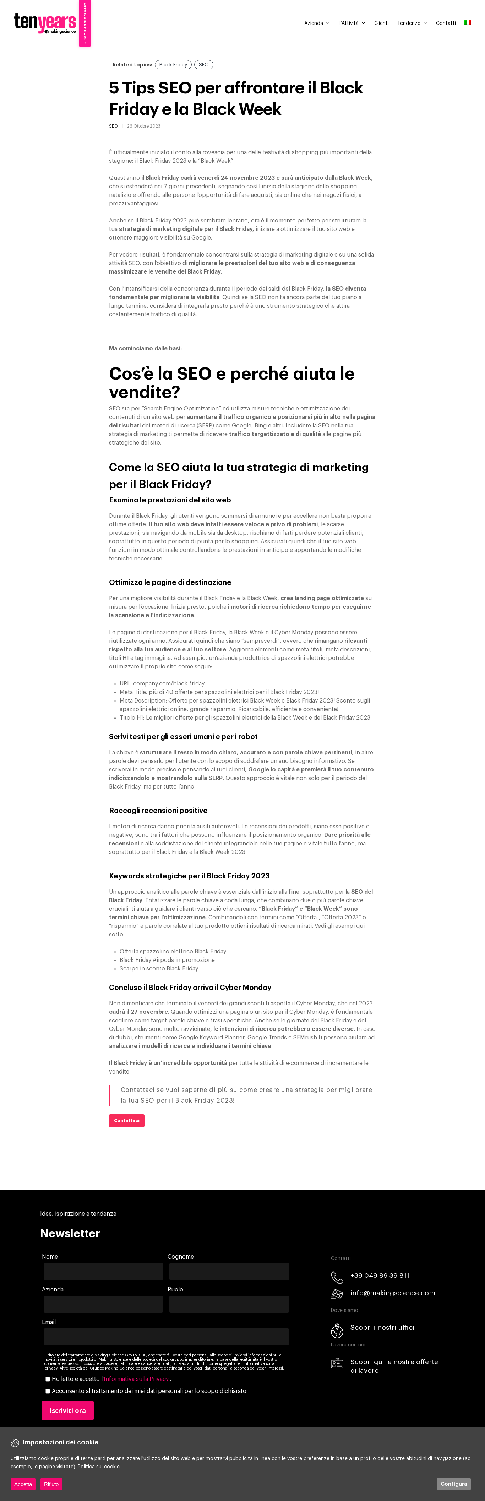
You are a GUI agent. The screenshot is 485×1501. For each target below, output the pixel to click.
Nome (50, 1257)
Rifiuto (51, 1484)
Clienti (381, 23)
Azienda (313, 23)
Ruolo (175, 1289)
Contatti (446, 23)
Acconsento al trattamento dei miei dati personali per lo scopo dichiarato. (150, 1391)
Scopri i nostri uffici (382, 1327)
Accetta (23, 1484)
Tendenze (408, 23)
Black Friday (173, 65)
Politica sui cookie (99, 1466)
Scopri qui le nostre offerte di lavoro (394, 1366)
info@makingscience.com (392, 1293)
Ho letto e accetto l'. (111, 1379)
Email (49, 1322)
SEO (204, 65)
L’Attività (349, 23)
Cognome (181, 1257)
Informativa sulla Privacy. (137, 1379)
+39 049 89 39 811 (379, 1275)
